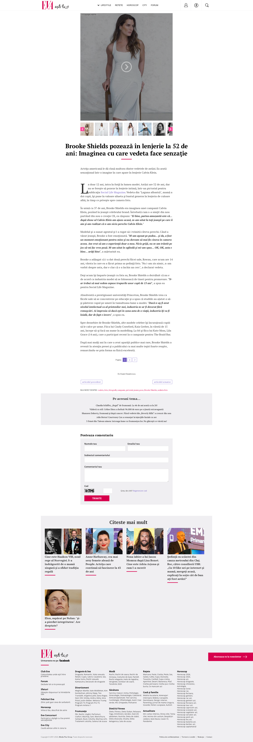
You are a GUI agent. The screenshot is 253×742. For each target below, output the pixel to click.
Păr (76, 714)
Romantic (88, 674)
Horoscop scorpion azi (187, 710)
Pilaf (170, 681)
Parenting (147, 702)
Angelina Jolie (90, 695)
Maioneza (162, 681)
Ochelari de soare (126, 681)
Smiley (86, 698)
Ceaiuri (119, 693)
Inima (126, 693)
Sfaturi (44, 689)
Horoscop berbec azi (186, 724)
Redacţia (201, 737)
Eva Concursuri (49, 715)
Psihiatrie (132, 702)
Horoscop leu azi (184, 719)
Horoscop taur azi (185, 705)
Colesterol (136, 695)
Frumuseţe (81, 711)
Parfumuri (96, 714)
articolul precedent (91, 381)
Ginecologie (114, 695)
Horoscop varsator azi (186, 714)
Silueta (126, 719)
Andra (93, 698)
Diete (111, 711)
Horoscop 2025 (183, 677)
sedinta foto (163, 390)
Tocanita (147, 679)
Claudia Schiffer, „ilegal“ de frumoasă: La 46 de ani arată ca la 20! (126, 405)
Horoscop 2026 (183, 674)
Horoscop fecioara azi (186, 703)
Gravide (146, 705)
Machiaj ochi (101, 719)
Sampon (78, 719)
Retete (119, 5)
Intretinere (119, 714)
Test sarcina (131, 697)
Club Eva (45, 671)
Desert (155, 681)
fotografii (112, 390)
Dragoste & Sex (83, 671)
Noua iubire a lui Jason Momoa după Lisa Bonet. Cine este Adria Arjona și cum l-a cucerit (142, 562)
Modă (112, 671)
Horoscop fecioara (185, 693)
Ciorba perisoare (150, 684)
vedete (101, 390)
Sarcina (112, 693)
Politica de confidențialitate (169, 737)
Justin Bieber (86, 700)
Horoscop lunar (184, 688)
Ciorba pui (163, 684)
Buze (85, 719)
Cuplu (84, 677)
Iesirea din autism (155, 716)
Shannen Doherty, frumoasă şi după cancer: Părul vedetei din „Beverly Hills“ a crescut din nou (126, 413)
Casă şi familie (150, 692)
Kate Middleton (96, 690)
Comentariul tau (93, 466)
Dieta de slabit (132, 716)
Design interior (160, 700)
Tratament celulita (83, 721)
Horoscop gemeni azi (186, 700)
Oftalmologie (125, 700)
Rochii (81, 714)
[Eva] (49, 3)
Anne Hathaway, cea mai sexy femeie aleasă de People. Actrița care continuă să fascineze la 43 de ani (103, 564)
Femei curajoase (158, 705)
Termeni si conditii (188, 737)
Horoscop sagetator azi (187, 712)
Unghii (88, 714)
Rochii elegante (116, 679)
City (144, 5)
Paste (154, 674)
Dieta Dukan (126, 711)
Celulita (91, 719)
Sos (170, 674)
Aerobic (127, 714)
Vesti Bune (155, 719)
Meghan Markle (82, 690)
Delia (98, 698)
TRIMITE (97, 498)
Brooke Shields (150, 390)
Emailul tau (134, 443)
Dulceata (164, 677)
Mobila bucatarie (150, 695)
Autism (169, 705)
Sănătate (114, 690)
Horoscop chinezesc (186, 684)
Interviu (156, 714)
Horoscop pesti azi (185, 717)
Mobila (156, 698)
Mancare (147, 674)
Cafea (151, 677)
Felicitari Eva (47, 699)
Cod (86, 486)
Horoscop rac (183, 691)
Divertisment (82, 687)
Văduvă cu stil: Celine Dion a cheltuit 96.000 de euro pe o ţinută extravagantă (126, 409)
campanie (121, 390)
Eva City (45, 725)
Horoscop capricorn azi (187, 707)
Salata (146, 677)
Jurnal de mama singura (163, 702)
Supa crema (164, 679)
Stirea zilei (164, 714)
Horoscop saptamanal (186, 726)
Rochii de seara (122, 674)
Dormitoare (148, 700)
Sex (104, 677)
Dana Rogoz (102, 695)
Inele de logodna (130, 679)
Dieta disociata (115, 719)
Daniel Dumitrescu (127, 374)
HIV (116, 702)
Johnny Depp (91, 693)
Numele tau (90, 443)
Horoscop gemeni (185, 695)
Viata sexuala (98, 674)
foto (106, 390)
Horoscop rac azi (184, 698)
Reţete (146, 671)
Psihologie (133, 693)
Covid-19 (164, 719)
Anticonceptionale (117, 697)
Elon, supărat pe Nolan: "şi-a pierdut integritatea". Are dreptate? (62, 621)
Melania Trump (99, 700)
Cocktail (154, 679)
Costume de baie (124, 677)
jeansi (136, 390)
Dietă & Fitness (117, 708)
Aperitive (147, 681)
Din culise (147, 714)
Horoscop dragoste (185, 681)
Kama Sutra (80, 679)
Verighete (113, 681)
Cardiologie (114, 700)
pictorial (129, 390)
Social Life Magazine (113, 192)
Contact (209, 737)
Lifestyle (106, 5)
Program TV (80, 703)
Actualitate (149, 710)
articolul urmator (162, 381)
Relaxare (137, 711)
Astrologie (181, 686)
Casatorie (98, 677)
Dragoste (79, 674)
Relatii (78, 677)
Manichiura (100, 716)
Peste (166, 674)
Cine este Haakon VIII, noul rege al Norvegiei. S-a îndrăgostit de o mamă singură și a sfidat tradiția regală (63, 564)
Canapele (163, 698)
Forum (154, 5)
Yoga (111, 714)
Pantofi (136, 677)
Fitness (118, 711)
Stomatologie (126, 695)
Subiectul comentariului (97, 455)
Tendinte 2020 (115, 684)
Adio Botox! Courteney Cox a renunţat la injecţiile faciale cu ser (126, 417)
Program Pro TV (93, 703)
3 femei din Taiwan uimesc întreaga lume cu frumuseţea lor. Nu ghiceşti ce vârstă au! (126, 421)
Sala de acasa (125, 721)
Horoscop (132, 5)
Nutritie (121, 716)
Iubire (90, 677)
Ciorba (160, 674)
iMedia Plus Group (65, 737)
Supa (157, 677)
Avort (134, 700)
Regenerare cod (140, 490)
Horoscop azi (182, 679)
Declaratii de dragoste (95, 681)
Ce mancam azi (155, 686)
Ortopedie (123, 702)
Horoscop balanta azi (186, 722)
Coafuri (78, 716)
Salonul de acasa (99, 721)
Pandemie (147, 721)
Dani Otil (79, 698)
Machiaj (85, 716)
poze (141, 390)
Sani (92, 716)
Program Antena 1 (83, 705)
